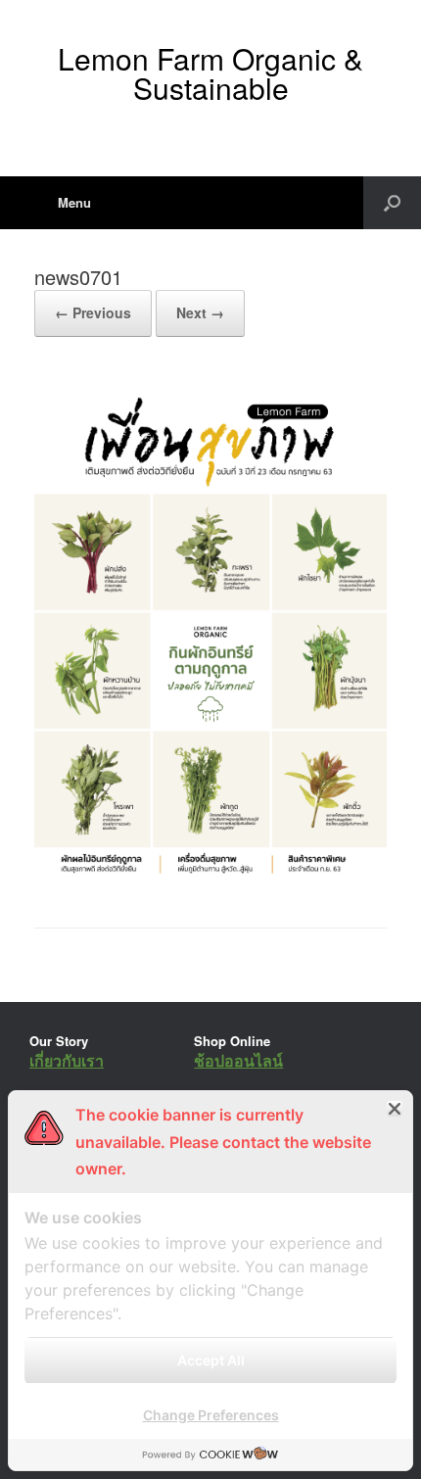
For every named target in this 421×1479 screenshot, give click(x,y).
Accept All (211, 1360)
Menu (74, 202)
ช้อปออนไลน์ (238, 1060)
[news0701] (210, 877)
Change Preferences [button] (211, 1415)
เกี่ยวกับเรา (66, 1060)
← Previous (93, 312)
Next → (200, 312)
